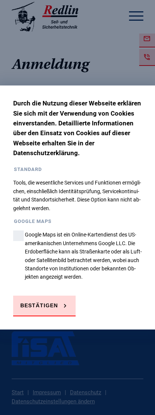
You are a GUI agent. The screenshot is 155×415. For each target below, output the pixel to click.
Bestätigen (39, 305)
